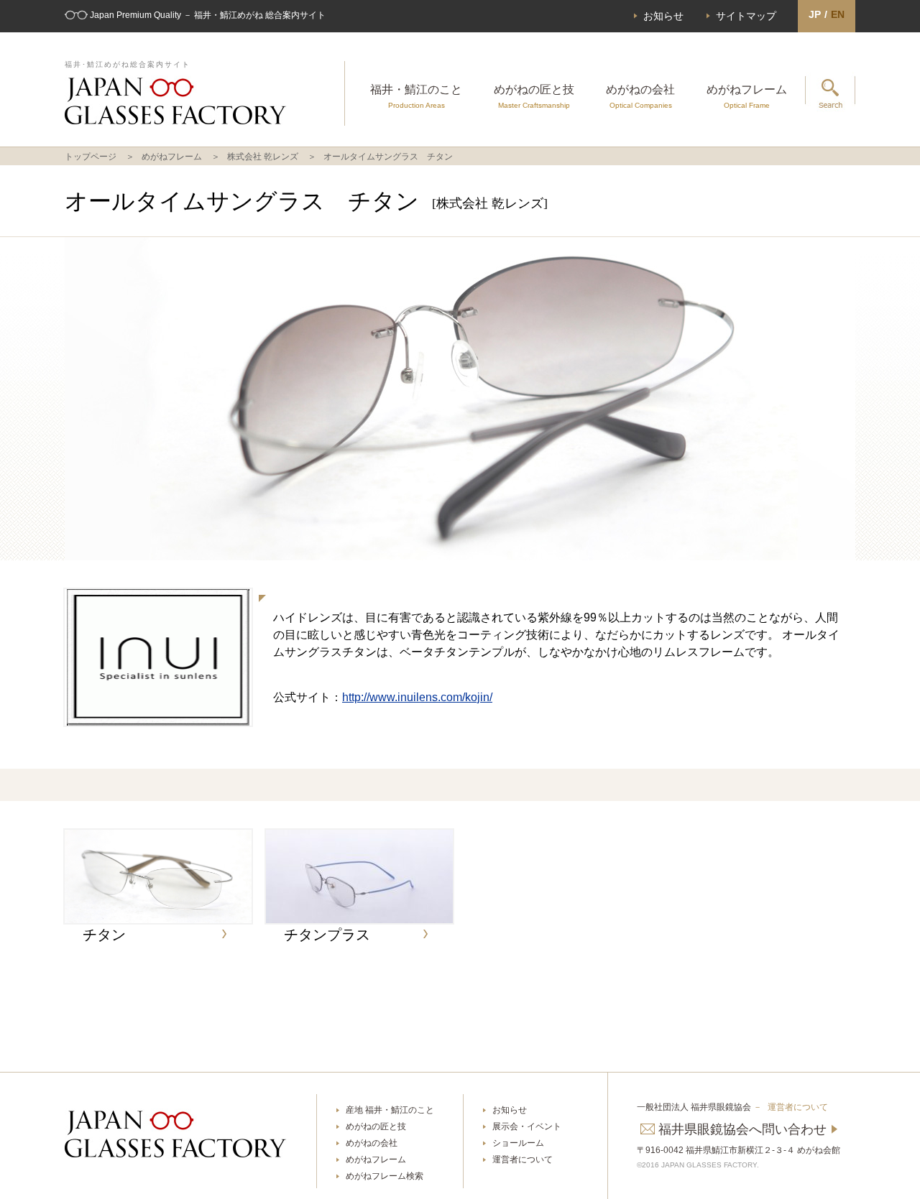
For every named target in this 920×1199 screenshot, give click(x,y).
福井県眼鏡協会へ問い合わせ (742, 1129)
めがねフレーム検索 (384, 1176)
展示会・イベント (526, 1126)
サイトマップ (746, 16)
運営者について (522, 1159)
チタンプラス (327, 935)
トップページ (90, 157)
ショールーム (518, 1143)
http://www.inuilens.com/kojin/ (417, 697)
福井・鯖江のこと (416, 96)
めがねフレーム (747, 96)
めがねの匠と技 (534, 96)
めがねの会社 (640, 96)
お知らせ (663, 16)
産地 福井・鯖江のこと (390, 1110)
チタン (104, 935)
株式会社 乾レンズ (262, 157)
